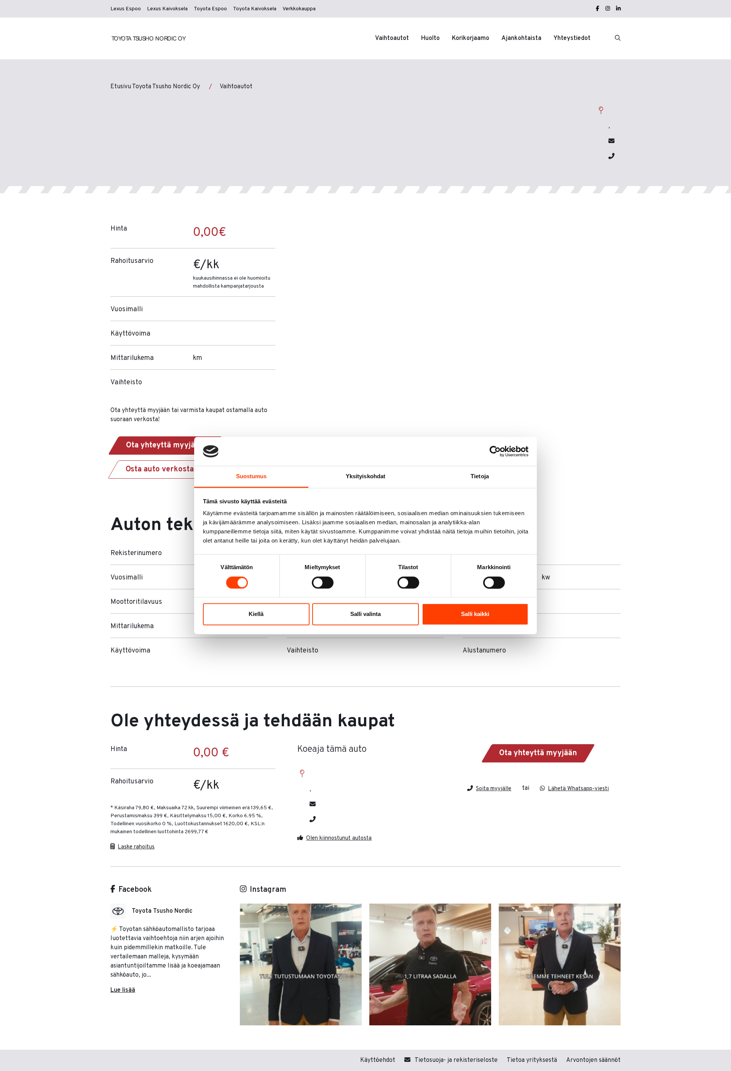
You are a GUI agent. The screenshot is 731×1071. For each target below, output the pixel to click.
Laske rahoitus (136, 846)
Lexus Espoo (125, 9)
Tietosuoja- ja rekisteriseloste (455, 1060)
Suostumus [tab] (251, 476)
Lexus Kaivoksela (167, 9)
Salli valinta (365, 614)
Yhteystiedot (572, 38)
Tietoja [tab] (480, 476)
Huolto (430, 38)
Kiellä (256, 614)
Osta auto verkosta (160, 469)
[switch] (323, 582)
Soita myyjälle (493, 788)
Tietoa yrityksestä (532, 1060)
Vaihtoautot (392, 38)
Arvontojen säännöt (593, 1060)
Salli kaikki (475, 614)
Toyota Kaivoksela (254, 9)
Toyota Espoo (210, 9)
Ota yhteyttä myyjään (165, 445)
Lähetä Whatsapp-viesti (578, 788)
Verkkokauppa (299, 9)
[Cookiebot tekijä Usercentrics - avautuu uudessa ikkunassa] (495, 451)
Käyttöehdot (377, 1060)
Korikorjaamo (470, 38)
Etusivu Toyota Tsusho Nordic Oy (155, 87)
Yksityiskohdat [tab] (365, 476)
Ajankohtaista (521, 38)
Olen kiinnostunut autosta (339, 838)
